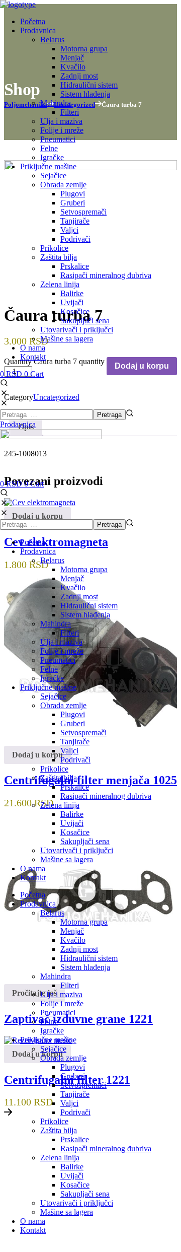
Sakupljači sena (85, 841)
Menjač (72, 578)
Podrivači (75, 759)
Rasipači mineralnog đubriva (105, 796)
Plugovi (72, 714)
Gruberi (72, 723)
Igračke (52, 678)
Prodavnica (38, 551)
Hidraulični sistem (89, 605)
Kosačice (74, 832)
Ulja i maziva (61, 642)
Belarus (52, 560)
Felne (49, 669)
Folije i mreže (61, 651)
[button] (90, 389)
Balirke (71, 814)
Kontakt (33, 877)
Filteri (69, 633)
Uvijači (71, 823)
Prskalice (74, 787)
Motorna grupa (84, 569)
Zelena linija (59, 805)
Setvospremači (83, 732)
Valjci (69, 750)
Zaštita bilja (58, 778)
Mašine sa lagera (66, 859)
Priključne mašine (48, 687)
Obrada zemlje (63, 705)
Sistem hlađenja (85, 614)
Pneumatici (57, 660)
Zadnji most (79, 596)
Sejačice (53, 696)
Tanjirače (74, 741)
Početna (32, 542)
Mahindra (55, 623)
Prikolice (54, 768)
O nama (32, 868)
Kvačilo (72, 587)
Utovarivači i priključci (76, 850)
